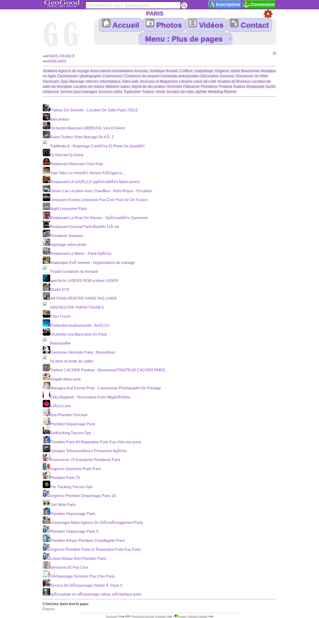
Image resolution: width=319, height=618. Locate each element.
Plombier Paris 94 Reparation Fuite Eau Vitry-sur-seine (95, 442)
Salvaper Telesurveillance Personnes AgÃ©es (88, 451)
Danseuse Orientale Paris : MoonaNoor (82, 352)
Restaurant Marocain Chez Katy (76, 164)
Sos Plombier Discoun (68, 415)
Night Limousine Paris (68, 209)
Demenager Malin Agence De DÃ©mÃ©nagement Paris (96, 523)
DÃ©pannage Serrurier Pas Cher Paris (82, 576)
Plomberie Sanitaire (66, 236)
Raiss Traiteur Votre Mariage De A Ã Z (82, 137)
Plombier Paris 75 (65, 478)
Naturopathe (60, 343)
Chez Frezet (60, 316)
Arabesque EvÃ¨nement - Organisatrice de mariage (92, 263)
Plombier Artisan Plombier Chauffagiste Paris (87, 541)
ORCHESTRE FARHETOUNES (77, 307)
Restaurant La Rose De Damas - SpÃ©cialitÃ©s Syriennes (99, 218)
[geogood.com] (67, 4)
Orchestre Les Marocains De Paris (78, 334)
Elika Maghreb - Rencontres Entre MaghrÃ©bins (90, 397)
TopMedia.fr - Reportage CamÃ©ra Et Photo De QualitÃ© (97, 146)
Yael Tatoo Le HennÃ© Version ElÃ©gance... (87, 173)
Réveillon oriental (197, 616)
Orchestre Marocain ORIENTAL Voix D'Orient (87, 128)
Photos (168, 25)
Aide (169, 616)
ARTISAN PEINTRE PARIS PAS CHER (83, 298)
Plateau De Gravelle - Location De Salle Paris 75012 (94, 110)
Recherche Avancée (143, 616)
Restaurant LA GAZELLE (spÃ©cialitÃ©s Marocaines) (95, 182)
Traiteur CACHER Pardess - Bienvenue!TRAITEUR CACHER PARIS (107, 370)
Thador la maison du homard (74, 271)
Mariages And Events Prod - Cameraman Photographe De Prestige (105, 388)
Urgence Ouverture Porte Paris (75, 469)
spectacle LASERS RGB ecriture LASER (84, 281)
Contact (254, 25)
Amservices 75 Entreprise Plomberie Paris (85, 460)
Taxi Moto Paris (63, 505)
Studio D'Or (59, 289)
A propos (161, 616)
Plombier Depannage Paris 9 (74, 531)
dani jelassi (59, 119)
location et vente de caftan (71, 361)
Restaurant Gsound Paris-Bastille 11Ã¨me (84, 227)
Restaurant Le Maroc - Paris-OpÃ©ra (80, 254)
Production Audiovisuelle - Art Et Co (79, 325)
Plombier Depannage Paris (72, 424)
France (48, 609)
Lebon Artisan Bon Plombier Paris (78, 559)
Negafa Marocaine (65, 379)
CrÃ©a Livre (60, 406)
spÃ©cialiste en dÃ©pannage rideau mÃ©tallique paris (96, 594)
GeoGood (111, 616)
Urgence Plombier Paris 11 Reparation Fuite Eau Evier (95, 549)
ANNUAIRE (57, 61)
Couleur (182, 616)
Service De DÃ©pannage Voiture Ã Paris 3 (86, 585)
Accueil (125, 25)
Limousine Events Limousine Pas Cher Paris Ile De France (99, 200)
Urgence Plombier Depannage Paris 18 (83, 496)
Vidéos (210, 25)
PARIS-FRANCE (61, 56)
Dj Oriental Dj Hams (66, 155)
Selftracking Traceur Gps (70, 433)
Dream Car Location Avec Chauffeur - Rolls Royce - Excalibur (101, 191)
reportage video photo (68, 245)
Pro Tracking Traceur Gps (71, 487)
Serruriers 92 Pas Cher (69, 567)
